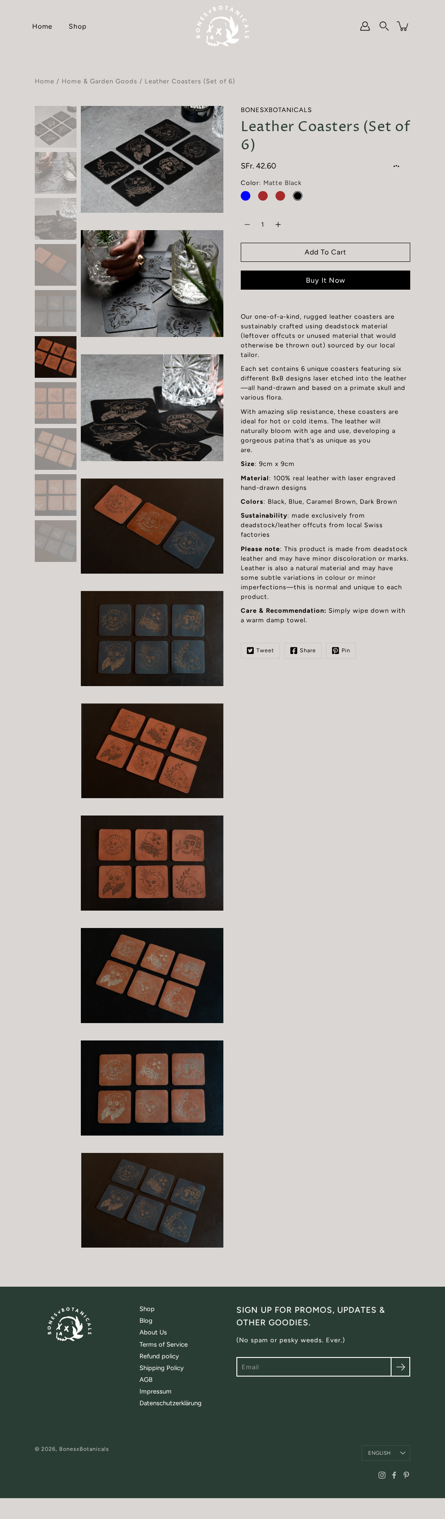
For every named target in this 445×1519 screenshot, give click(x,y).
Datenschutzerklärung (170, 1403)
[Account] (365, 26)
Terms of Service (163, 1344)
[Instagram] (382, 1475)
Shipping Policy (161, 1368)
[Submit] (400, 1367)
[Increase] (278, 224)
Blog (146, 1320)
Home (42, 26)
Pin (346, 650)
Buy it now (325, 280)
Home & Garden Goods (99, 81)
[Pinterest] (406, 1475)
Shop (77, 26)
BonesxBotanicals (84, 1449)
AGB (146, 1380)
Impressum (155, 1391)
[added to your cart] (403, 26)
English (379, 1453)
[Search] (384, 26)
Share (308, 650)
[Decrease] (247, 224)
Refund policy (159, 1356)
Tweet (265, 650)
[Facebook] (394, 1475)
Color (271, 183)
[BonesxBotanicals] (222, 26)
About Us (153, 1332)
